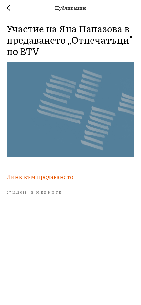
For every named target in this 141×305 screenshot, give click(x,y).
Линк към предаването (40, 176)
